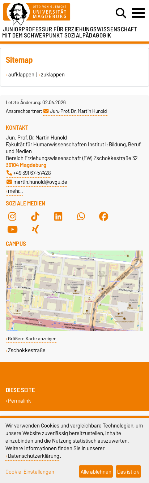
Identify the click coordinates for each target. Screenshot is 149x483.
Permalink (19, 400)
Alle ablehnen (96, 471)
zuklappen (53, 74)
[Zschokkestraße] (74, 329)
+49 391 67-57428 (32, 172)
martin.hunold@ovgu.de (40, 181)
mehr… (15, 190)
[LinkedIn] (58, 216)
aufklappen (21, 74)
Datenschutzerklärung (33, 455)
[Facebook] (103, 216)
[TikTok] (35, 216)
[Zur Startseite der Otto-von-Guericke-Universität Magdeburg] (46, 14)
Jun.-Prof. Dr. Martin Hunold (78, 111)
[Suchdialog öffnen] (121, 13)
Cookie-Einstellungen (29, 471)
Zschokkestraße (27, 350)
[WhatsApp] (81, 216)
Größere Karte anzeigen (32, 338)
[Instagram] (12, 216)
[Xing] (35, 229)
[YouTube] (12, 229)
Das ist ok (128, 471)
